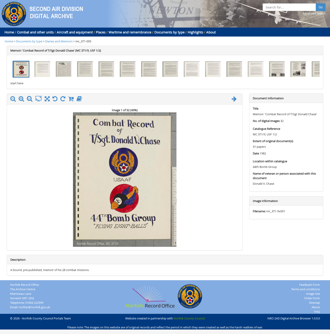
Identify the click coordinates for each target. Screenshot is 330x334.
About (211, 32)
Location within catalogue (270, 161)
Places (101, 32)
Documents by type (169, 32)
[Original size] (31, 98)
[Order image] (72, 100)
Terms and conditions (305, 289)
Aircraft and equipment (75, 32)
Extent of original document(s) (273, 141)
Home (9, 32)
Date (256, 153)
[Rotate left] (56, 100)
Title (255, 108)
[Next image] (235, 100)
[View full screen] (47, 100)
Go (321, 7)
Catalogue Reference (266, 129)
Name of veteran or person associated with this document (284, 175)
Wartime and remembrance (130, 32)
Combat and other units (35, 32)
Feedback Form (309, 285)
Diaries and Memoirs (59, 41)
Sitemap (314, 303)
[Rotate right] (64, 100)
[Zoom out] (14, 100)
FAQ (317, 312)
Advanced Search (314, 13)
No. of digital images (266, 121)
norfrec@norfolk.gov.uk (34, 307)
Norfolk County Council (189, 318)
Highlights (195, 32)
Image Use (313, 294)
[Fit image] (39, 98)
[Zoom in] (22, 100)
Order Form (312, 298)
